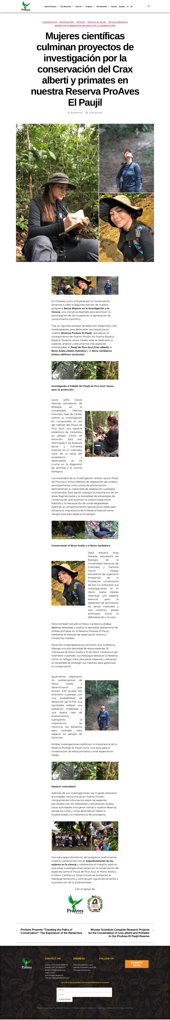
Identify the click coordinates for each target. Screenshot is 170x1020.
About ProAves (50, 7)
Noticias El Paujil (97, 22)
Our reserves (65, 7)
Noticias (80, 22)
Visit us (79, 7)
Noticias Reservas (118, 22)
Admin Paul (77, 113)
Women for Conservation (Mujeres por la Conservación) (85, 26)
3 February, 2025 (95, 113)
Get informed (101, 7)
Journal (114, 7)
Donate (121, 7)
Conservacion (49, 22)
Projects (89, 7)
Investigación (66, 22)
